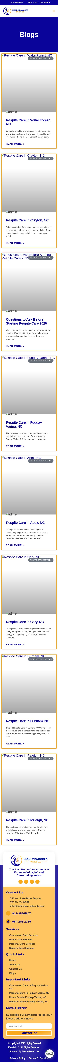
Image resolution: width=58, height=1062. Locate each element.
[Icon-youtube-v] (37, 882)
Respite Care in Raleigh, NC (27, 820)
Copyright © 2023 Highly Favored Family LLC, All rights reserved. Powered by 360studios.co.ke (24, 1047)
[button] (54, 11)
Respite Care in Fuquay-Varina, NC (24, 424)
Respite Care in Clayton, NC (27, 220)
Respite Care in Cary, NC (25, 622)
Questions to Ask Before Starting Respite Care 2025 (26, 321)
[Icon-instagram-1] (32, 882)
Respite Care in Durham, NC (27, 721)
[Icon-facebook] (20, 882)
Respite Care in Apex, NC (25, 523)
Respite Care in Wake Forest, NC (28, 122)
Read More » (15, 144)
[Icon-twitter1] (26, 882)
